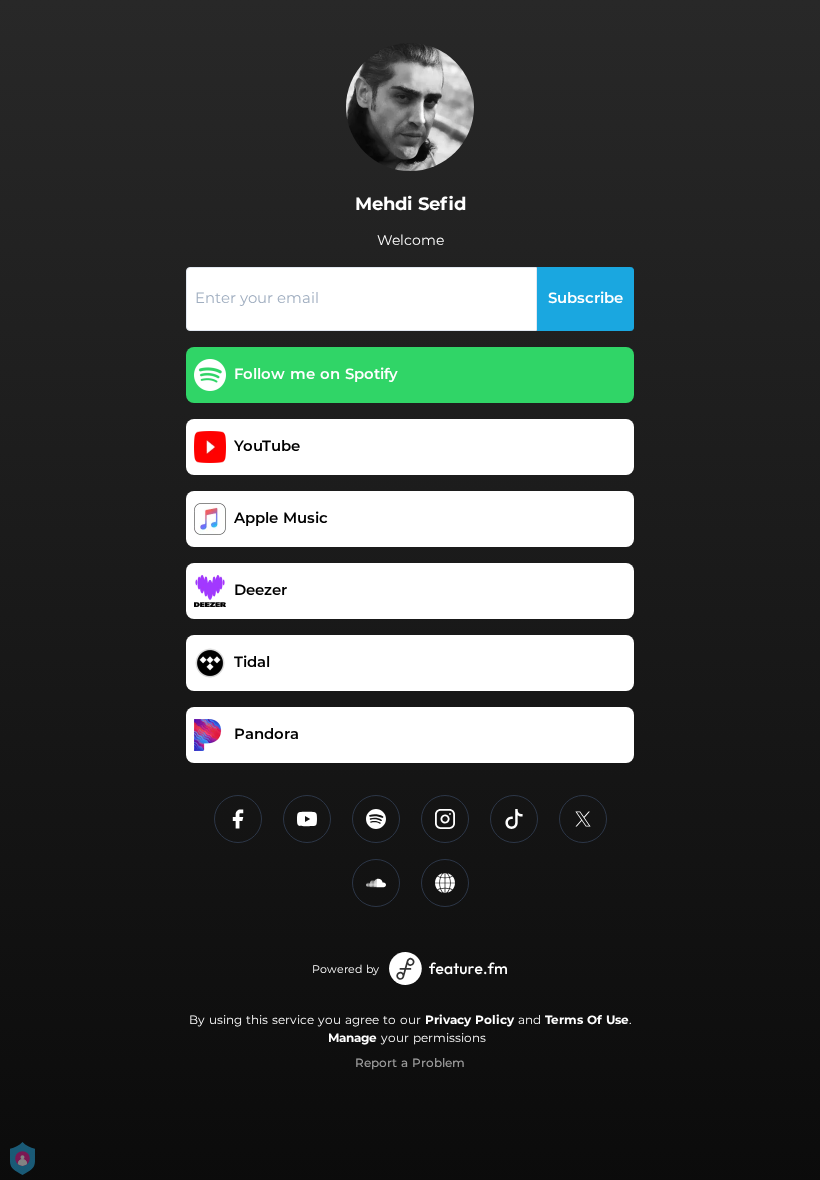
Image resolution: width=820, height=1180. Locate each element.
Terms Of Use (587, 1019)
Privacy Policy (469, 1019)
